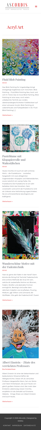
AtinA (4, 83)
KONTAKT (7, 425)
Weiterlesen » (7, 115)
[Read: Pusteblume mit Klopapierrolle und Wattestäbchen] (20, 138)
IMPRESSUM (17, 425)
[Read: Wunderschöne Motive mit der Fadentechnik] (20, 235)
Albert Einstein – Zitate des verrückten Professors (18, 364)
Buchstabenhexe (8, 369)
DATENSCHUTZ (30, 425)
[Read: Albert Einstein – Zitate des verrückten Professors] (20, 334)
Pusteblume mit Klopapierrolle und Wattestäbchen (14, 159)
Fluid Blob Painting (14, 79)
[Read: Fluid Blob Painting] (20, 57)
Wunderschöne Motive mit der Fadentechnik (18, 265)
